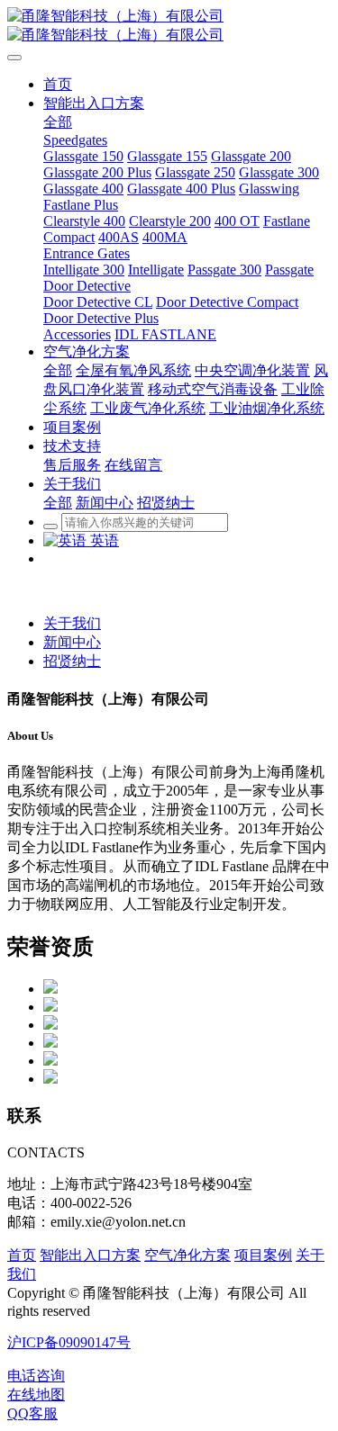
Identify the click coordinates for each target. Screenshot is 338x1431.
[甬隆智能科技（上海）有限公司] (169, 26)
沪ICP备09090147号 (69, 1342)
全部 (57, 122)
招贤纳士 (72, 661)
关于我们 (72, 623)
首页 (21, 1255)
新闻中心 (72, 642)
